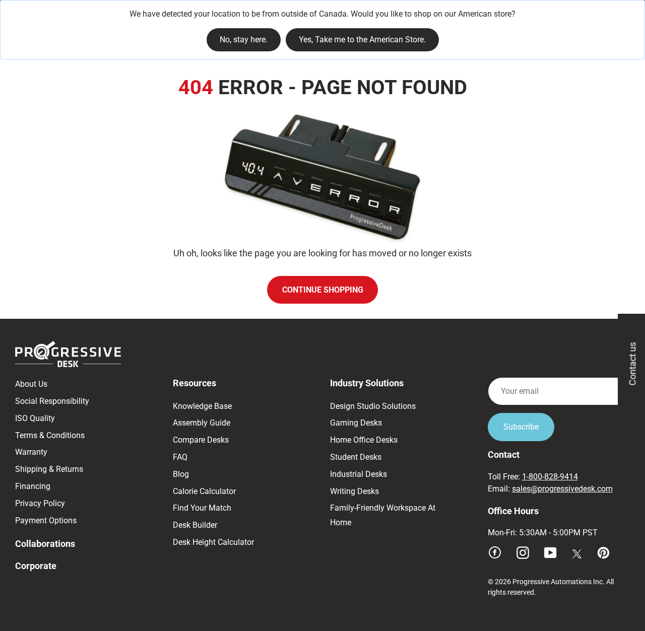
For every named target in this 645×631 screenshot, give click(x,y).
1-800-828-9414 (550, 476)
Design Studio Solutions (373, 406)
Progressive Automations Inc (557, 582)
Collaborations (45, 543)
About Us (31, 384)
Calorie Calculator (204, 491)
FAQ (180, 457)
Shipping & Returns (49, 469)
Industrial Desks (358, 474)
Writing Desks (354, 491)
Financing (32, 486)
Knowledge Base (202, 406)
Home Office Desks (364, 440)
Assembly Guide (201, 423)
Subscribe (521, 427)
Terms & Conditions (50, 435)
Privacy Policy (40, 503)
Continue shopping (322, 290)
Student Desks (355, 457)
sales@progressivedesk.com (562, 489)
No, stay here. (244, 39)
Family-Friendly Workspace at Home (382, 515)
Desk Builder (195, 525)
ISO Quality (35, 418)
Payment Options (46, 520)
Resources (194, 383)
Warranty (31, 452)
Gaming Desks (356, 423)
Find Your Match (202, 508)
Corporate (35, 565)
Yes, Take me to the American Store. (362, 39)
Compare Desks (201, 440)
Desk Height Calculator (213, 542)
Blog (181, 474)
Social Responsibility (52, 401)
